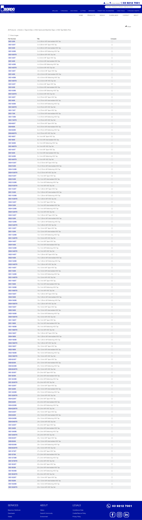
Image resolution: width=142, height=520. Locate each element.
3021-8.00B (12, 143)
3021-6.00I (12, 100)
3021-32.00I (12, 480)
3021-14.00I (12, 271)
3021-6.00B (12, 104)
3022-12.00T (12, 215)
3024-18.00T (12, 333)
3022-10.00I (12, 179)
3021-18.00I (12, 323)
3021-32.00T (12, 477)
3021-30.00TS (13, 474)
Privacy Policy (77, 516)
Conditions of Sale (78, 510)
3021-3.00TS (13, 54)
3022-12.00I (12, 218)
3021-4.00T (12, 58)
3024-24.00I (12, 415)
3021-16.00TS (13, 290)
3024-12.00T (12, 202)
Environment (44, 516)
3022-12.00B (12, 222)
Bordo (20, 30)
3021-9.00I (12, 153)
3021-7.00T (12, 110)
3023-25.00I (12, 441)
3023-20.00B (12, 366)
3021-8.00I (12, 140)
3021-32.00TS (13, 487)
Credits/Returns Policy (79, 513)
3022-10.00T (12, 176)
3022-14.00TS (13, 264)
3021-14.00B (12, 274)
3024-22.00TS (13, 408)
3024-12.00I (12, 205)
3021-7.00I (12, 113)
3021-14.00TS (13, 277)
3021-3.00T (12, 44)
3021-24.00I (12, 428)
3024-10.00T (12, 162)
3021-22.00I (12, 389)
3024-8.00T (12, 123)
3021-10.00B (12, 195)
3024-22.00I (12, 402)
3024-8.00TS (13, 133)
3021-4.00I (12, 61)
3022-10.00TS (13, 185)
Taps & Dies (29, 30)
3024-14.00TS (13, 251)
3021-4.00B (12, 64)
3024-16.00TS (13, 303)
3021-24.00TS (13, 435)
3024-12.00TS (13, 212)
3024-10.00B (12, 169)
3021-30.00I (12, 467)
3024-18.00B (12, 340)
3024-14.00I (12, 244)
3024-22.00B (12, 405)
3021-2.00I (12, 41)
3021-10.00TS (13, 199)
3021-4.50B (12, 77)
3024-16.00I (12, 297)
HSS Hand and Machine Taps (45, 30)
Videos (102, 15)
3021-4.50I (12, 74)
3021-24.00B (12, 431)
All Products (12, 30)
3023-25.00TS (13, 448)
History (42, 510)
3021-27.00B (12, 458)
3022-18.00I (12, 349)
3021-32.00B (12, 484)
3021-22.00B (12, 392)
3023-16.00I (12, 310)
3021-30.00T (12, 464)
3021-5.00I (12, 87)
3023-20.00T (12, 359)
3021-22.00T (12, 385)
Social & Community (46, 513)
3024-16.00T (12, 294)
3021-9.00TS (13, 159)
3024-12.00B (12, 208)
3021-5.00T (12, 84)
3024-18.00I (12, 336)
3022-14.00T (12, 254)
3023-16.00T (12, 307)
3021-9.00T (12, 149)
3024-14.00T (12, 241)
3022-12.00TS (13, 225)
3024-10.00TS (13, 172)
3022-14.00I (12, 258)
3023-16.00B (12, 313)
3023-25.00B (12, 444)
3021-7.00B (12, 117)
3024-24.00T (12, 412)
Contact (126, 15)
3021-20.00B (12, 379)
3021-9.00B (12, 156)
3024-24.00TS (13, 421)
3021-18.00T (12, 320)
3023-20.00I (12, 362)
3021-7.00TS (13, 120)
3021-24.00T (12, 425)
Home (81, 15)
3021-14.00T (12, 267)
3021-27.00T (12, 451)
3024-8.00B (12, 130)
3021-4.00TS (13, 67)
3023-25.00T (12, 438)
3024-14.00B (12, 248)
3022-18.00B (12, 353)
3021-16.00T (12, 280)
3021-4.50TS (13, 81)
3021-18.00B (12, 326)
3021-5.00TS (13, 94)
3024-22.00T (12, 398)
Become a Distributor (14, 510)
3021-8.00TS (13, 146)
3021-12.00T (12, 228)
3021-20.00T (12, 372)
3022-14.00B (12, 261)
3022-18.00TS (13, 356)
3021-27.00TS (13, 461)
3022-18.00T (12, 346)
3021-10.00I (12, 192)
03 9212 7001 (122, 506)
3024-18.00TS (13, 343)
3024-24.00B (12, 418)
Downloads (113, 15)
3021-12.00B (12, 235)
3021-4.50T (12, 71)
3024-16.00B (12, 300)
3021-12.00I (12, 231)
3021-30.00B (12, 471)
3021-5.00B (12, 90)
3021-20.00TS (13, 382)
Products (91, 15)
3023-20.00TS (13, 369)
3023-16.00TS (13, 317)
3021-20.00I (12, 376)
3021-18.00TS (13, 330)
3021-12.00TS (13, 238)
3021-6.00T (12, 97)
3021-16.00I (12, 284)
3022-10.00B (12, 182)
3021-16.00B (12, 287)
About (136, 15)
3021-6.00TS (13, 107)
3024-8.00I (12, 126)
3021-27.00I (12, 454)
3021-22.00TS (13, 395)
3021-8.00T (12, 136)
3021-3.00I (12, 48)
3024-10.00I (12, 166)
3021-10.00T (12, 189)
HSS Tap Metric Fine (64, 30)
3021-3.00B (12, 51)
